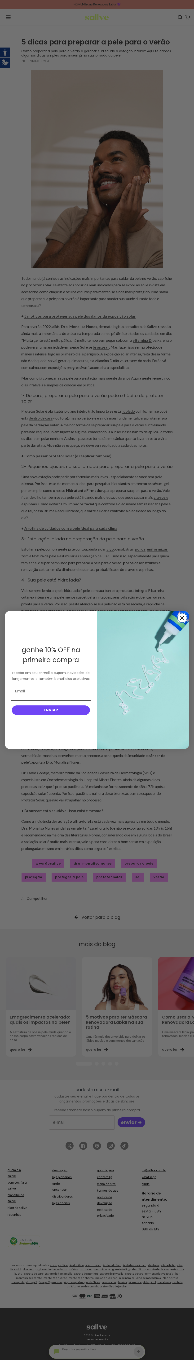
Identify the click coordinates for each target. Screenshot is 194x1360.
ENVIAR (51, 710)
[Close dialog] (182, 618)
